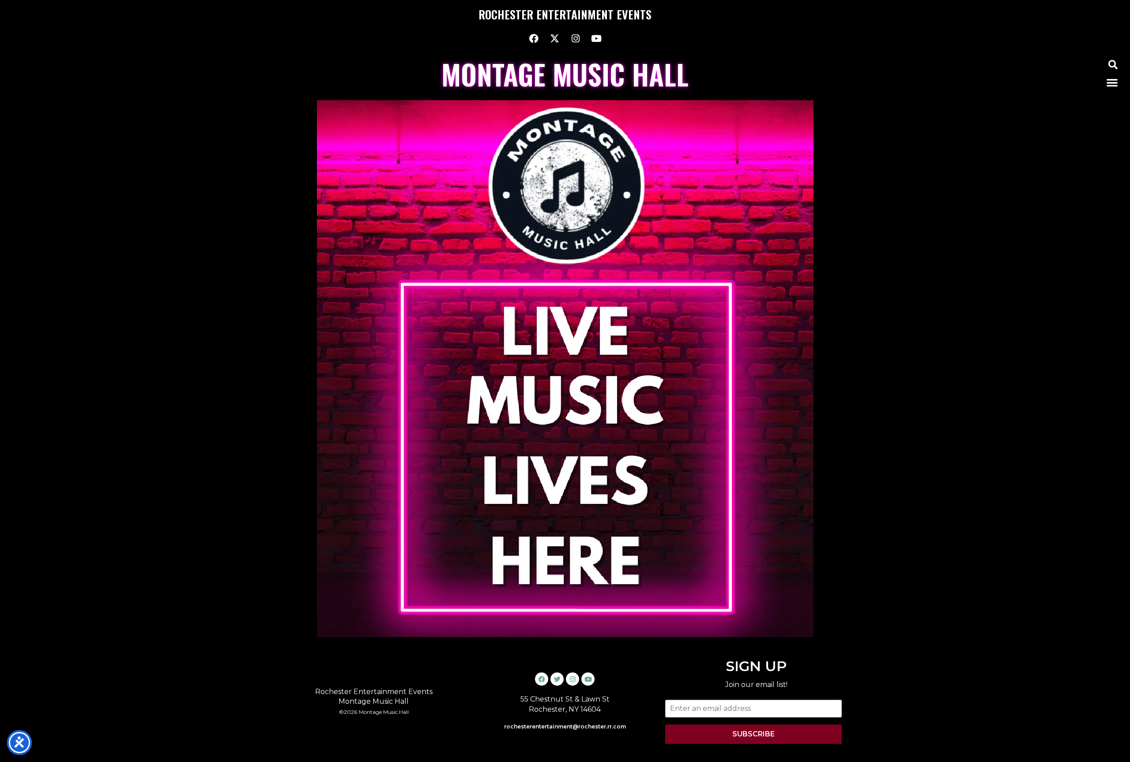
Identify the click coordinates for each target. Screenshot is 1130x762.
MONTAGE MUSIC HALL (565, 73)
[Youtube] (596, 38)
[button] (1112, 64)
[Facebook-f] (534, 38)
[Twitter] (557, 679)
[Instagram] (575, 38)
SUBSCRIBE (753, 734)
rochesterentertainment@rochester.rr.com (565, 726)
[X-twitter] (555, 38)
